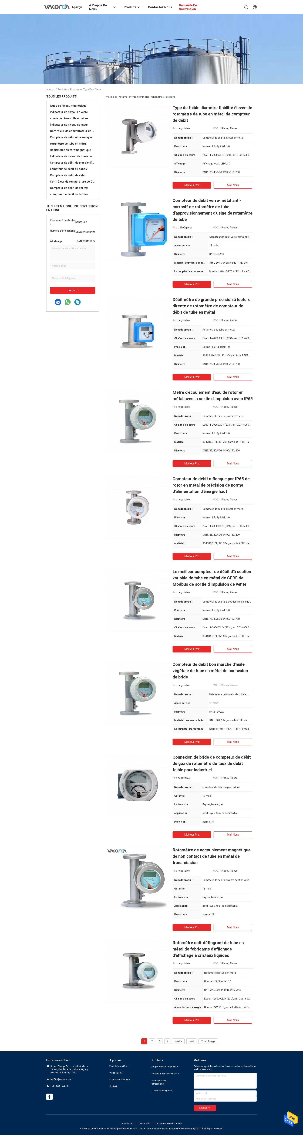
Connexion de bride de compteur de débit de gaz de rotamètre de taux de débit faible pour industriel (212, 763)
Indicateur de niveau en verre (69, 112)
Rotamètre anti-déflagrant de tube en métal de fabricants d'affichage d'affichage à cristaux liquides (208, 949)
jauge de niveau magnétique (68, 105)
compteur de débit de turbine (69, 194)
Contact (73, 290)
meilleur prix (192, 185)
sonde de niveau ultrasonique (69, 118)
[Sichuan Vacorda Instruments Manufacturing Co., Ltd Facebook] (49, 1097)
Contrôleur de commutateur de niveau (72, 131)
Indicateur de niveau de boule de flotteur (72, 156)
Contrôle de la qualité (119, 1079)
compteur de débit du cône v (68, 169)
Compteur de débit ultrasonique (71, 137)
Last (191, 1041)
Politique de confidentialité (169, 1123)
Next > (178, 1041)
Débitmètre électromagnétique (70, 150)
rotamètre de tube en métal (68, 143)
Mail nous (233, 185)
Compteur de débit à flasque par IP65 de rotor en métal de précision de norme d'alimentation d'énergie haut (211, 485)
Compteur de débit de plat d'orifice (72, 162)
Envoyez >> (204, 1108)
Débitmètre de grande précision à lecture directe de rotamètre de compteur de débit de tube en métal (211, 306)
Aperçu (50, 89)
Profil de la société (118, 1066)
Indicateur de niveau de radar (69, 124)
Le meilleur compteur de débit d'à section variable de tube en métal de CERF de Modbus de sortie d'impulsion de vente (212, 578)
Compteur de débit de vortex (69, 188)
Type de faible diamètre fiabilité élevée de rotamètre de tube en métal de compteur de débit (212, 114)
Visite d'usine (115, 1073)
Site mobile (145, 1123)
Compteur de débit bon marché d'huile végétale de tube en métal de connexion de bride (210, 671)
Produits (62, 89)
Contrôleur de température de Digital (72, 181)
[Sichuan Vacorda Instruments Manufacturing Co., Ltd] (57, 6)
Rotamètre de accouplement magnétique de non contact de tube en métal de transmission (212, 856)
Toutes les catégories (162, 1090)
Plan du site (127, 1123)
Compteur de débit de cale (67, 175)
